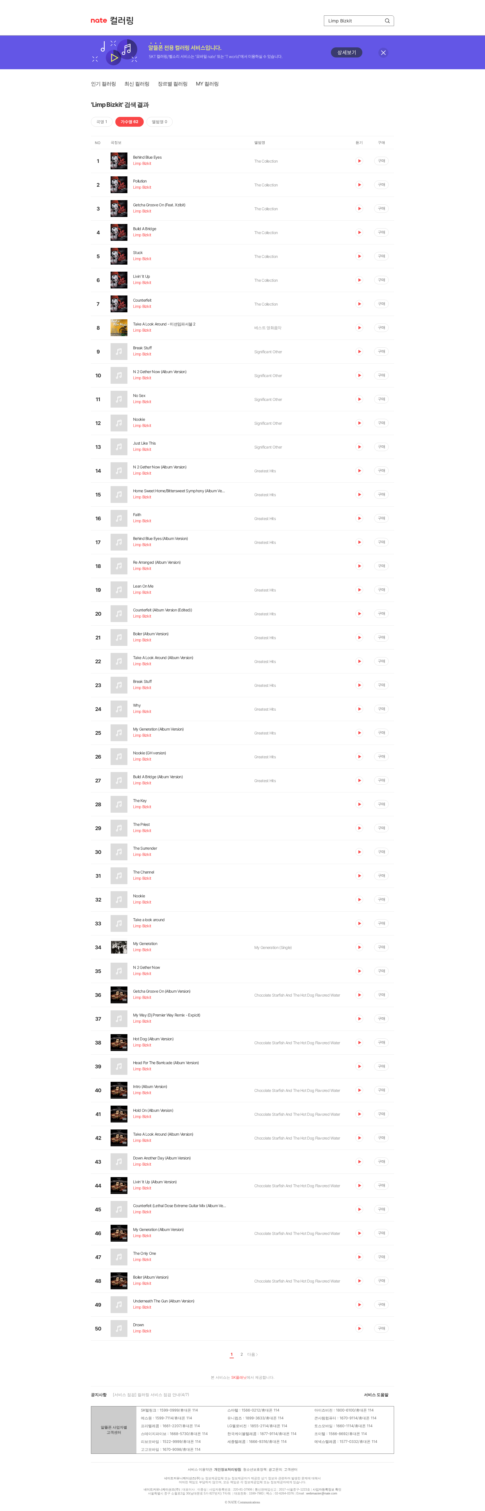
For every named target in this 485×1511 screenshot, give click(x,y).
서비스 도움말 (376, 1394)
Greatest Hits (265, 470)
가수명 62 (129, 121)
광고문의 (275, 1469)
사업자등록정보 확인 (327, 1489)
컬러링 (124, 21)
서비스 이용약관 (200, 1469)
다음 (251, 1354)
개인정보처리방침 (227, 1469)
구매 (381, 160)
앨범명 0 (159, 121)
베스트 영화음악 (267, 327)
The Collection (266, 161)
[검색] (387, 20)
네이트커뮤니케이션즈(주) (182, 1478)
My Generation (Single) (273, 947)
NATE (99, 20)
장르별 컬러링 (172, 84)
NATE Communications (244, 1502)
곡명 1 (101, 121)
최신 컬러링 (136, 84)
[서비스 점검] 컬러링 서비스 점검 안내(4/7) (151, 1394)
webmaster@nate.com (321, 1493)
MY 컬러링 (207, 84)
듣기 (359, 161)
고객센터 (291, 1469)
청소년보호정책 (255, 1469)
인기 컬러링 (103, 84)
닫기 (383, 53)
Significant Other (268, 351)
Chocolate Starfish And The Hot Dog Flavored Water (297, 995)
